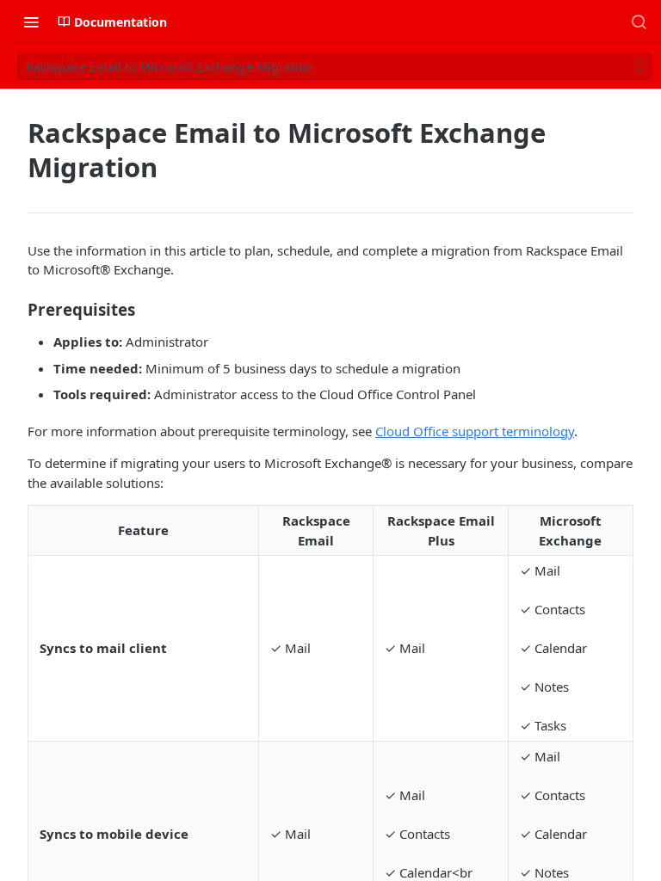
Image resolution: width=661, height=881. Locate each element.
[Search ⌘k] (638, 21)
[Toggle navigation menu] (31, 21)
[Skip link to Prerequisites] (16, 309)
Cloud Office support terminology (474, 431)
